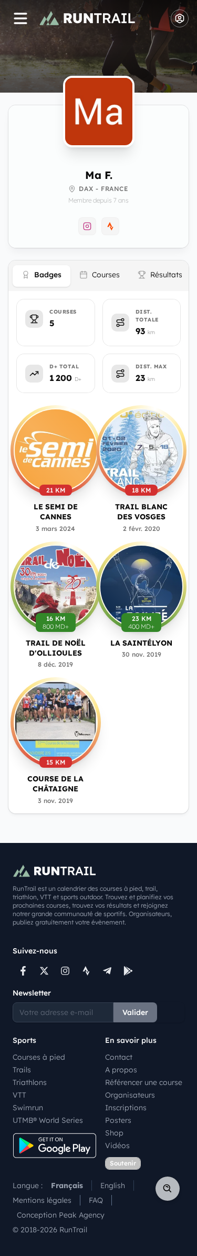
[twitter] (44, 970)
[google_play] (128, 970)
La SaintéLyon (141, 643)
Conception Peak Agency (61, 1215)
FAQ (96, 1200)
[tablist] (98, 275)
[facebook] (23, 970)
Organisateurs (130, 1095)
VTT (19, 1095)
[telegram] (107, 970)
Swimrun (28, 1107)
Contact (118, 1057)
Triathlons (30, 1082)
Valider (135, 1012)
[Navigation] (20, 18)
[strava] (86, 970)
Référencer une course (143, 1082)
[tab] (41, 276)
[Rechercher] (167, 1188)
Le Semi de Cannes (56, 511)
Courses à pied (39, 1057)
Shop (114, 1133)
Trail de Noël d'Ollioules (56, 648)
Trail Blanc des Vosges (141, 511)
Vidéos (117, 1145)
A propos (121, 1069)
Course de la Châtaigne (55, 783)
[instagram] (65, 970)
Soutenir (123, 1163)
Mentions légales (42, 1200)
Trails (22, 1069)
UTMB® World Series (48, 1120)
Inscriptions (126, 1107)
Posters (118, 1120)
